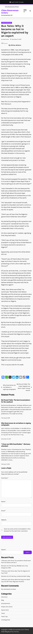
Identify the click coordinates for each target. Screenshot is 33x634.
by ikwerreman (5, 39)
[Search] (30, 10)
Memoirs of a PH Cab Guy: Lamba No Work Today (15, 576)
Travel (3, 613)
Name (3, 501)
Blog (2, 600)
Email (3, 510)
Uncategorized (6, 22)
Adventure (4, 597)
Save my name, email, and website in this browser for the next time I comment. (17, 530)
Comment (5, 478)
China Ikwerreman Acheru (9, 11)
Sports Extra (5, 610)
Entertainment (5, 603)
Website (3, 520)
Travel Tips (4, 616)
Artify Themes (14, 631)
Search (3, 549)
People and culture (6, 606)
